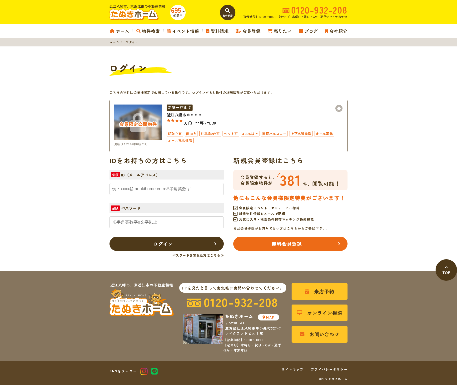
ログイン (163, 243)
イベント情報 (185, 31)
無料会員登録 (287, 243)
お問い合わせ (324, 334)
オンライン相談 (324, 312)
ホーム (122, 31)
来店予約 (324, 291)
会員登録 (252, 31)
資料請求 (220, 31)
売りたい (283, 31)
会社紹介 (338, 31)
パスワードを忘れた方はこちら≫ (198, 255)
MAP (270, 317)
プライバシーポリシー (329, 369)
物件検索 (151, 31)
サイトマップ (292, 369)
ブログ (311, 31)
